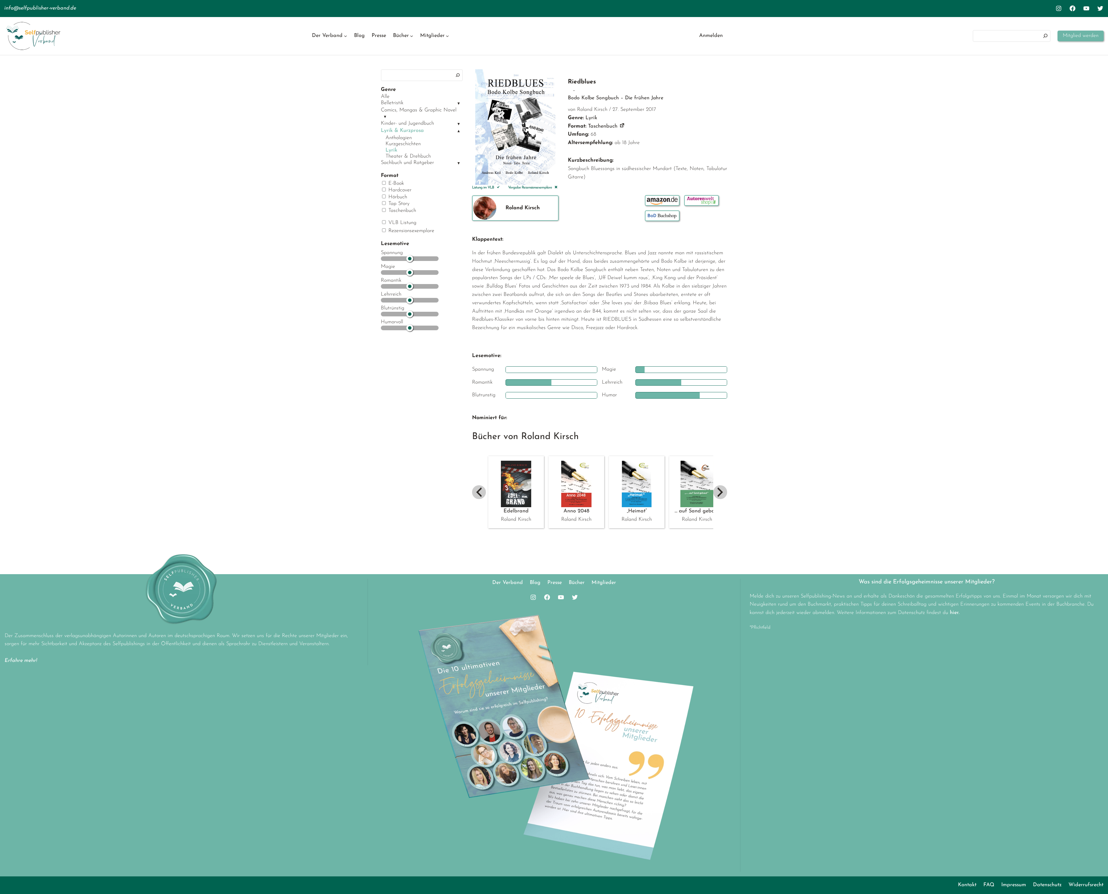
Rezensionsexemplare (410, 231)
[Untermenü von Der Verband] (345, 36)
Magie (388, 266)
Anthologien (398, 138)
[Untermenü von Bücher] (411, 36)
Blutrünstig (392, 308)
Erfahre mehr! (21, 660)
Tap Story (398, 203)
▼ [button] (459, 104)
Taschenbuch (401, 210)
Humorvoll (392, 322)
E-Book (395, 183)
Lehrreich (391, 294)
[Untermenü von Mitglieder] (447, 36)
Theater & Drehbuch (408, 156)
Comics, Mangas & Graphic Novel (418, 110)
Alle (385, 96)
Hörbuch (397, 197)
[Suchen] (1045, 36)
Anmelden (711, 35)
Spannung (392, 253)
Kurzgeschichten (403, 144)
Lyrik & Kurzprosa (402, 130)
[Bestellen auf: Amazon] (662, 200)
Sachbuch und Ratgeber (407, 162)
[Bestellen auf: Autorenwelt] (701, 200)
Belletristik (392, 103)
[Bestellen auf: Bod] (662, 215)
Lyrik (391, 150)
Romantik (391, 280)
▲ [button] (459, 131)
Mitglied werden (1080, 35)
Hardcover (399, 190)
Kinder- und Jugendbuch (407, 123)
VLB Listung (401, 222)
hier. (954, 612)
